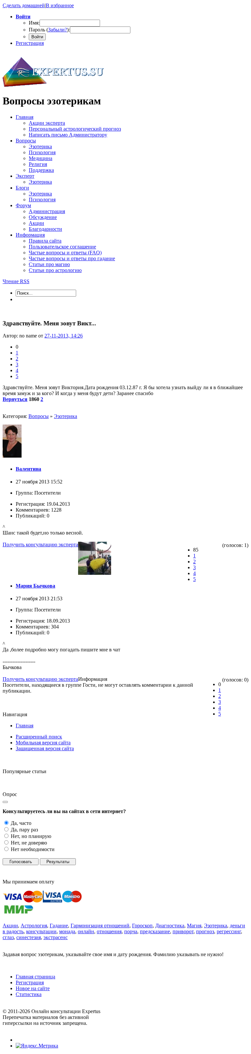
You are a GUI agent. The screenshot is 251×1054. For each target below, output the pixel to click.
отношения (109, 931)
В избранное (60, 5)
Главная (24, 725)
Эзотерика (65, 416)
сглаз (8, 937)
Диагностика (169, 925)
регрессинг (229, 931)
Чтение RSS (16, 281)
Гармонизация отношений (100, 925)
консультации (41, 931)
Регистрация (30, 43)
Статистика (29, 994)
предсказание (155, 931)
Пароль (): (49, 29)
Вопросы (38, 416)
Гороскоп (142, 925)
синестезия (28, 937)
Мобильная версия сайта (43, 742)
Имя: (34, 23)
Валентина (28, 469)
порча (130, 931)
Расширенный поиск (39, 736)
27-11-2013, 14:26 (63, 335)
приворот (183, 931)
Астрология (34, 925)
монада (67, 931)
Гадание (59, 925)
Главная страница (35, 976)
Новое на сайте (33, 988)
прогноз (205, 931)
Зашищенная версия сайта (45, 748)
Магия (194, 925)
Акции (10, 925)
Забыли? (57, 29)
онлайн (86, 931)
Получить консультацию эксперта (40, 544)
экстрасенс (55, 937)
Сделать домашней (24, 5)
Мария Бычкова (35, 586)
